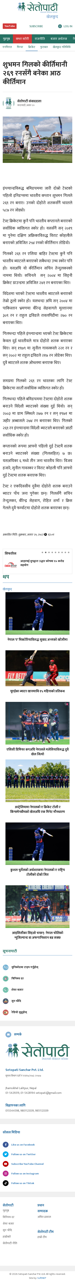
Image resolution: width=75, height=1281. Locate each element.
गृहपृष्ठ (6, 1210)
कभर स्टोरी (22, 39)
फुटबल (44, 47)
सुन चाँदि (7, 1230)
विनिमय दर (8, 1217)
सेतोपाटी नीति (10, 1243)
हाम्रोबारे (7, 1237)
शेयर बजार (8, 1223)
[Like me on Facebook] (10, 108)
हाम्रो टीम (42, 1237)
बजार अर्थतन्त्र (59, 39)
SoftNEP (41, 1278)
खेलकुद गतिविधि (61, 47)
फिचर (20, 47)
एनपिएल (7, 47)
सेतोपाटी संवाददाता (29, 101)
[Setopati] (37, 1051)
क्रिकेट (31, 47)
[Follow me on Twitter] (13, 105)
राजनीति (40, 39)
